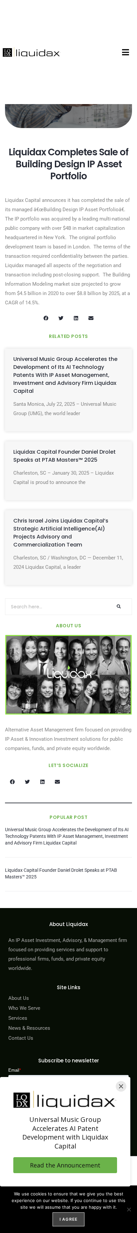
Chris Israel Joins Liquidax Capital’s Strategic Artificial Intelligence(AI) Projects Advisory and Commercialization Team (60, 532)
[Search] (118, 607)
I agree (68, 1219)
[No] (128, 1209)
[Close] (121, 1086)
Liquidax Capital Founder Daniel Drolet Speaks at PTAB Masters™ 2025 (64, 456)
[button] (125, 52)
